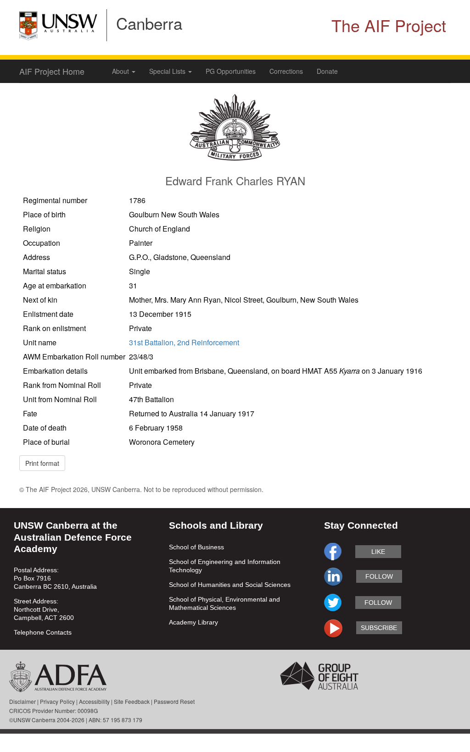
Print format (42, 463)
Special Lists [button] (168, 71)
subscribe (379, 627)
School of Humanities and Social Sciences (230, 584)
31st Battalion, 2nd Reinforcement (184, 342)
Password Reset (174, 701)
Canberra (149, 22)
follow (379, 576)
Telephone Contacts (43, 632)
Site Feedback (132, 701)
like (378, 551)
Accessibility (94, 701)
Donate (327, 71)
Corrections (286, 71)
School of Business (196, 547)
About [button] (121, 71)
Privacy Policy (57, 701)
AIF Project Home (51, 71)
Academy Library (193, 622)
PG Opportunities (231, 71)
